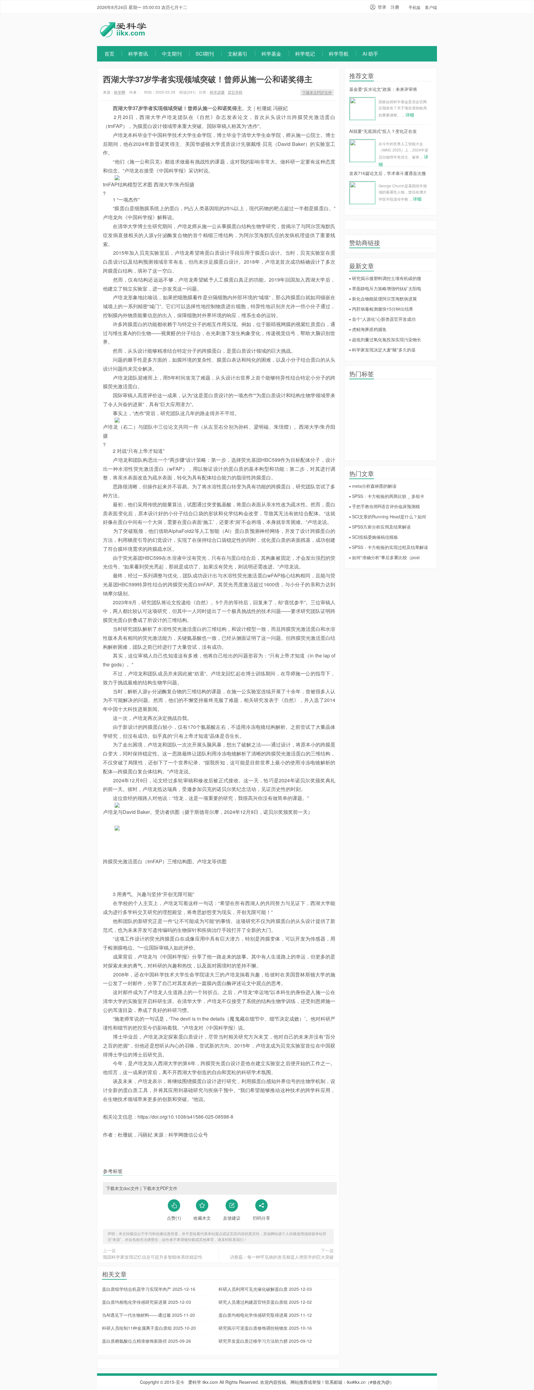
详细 (409, 115)
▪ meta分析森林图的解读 (372, 486)
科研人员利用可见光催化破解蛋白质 (265, 1289)
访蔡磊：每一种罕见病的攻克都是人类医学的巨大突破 (282, 1257)
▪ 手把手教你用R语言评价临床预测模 (384, 506)
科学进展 (217, 92)
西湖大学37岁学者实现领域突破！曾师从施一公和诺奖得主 (207, 79)
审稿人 (224, 126)
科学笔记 (305, 54)
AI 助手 (370, 54)
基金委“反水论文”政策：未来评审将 (383, 89)
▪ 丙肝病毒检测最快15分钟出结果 (381, 309)
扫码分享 (261, 1218)
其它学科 (235, 92)
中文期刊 (172, 54)
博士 (222, 134)
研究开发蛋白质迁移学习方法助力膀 (265, 1341)
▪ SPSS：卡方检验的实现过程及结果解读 (388, 547)
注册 (395, 7)
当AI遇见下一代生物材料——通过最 (148, 1315)
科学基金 (271, 54)
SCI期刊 (205, 54)
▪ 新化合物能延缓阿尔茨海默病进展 (383, 298)
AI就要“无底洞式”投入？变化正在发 (383, 131)
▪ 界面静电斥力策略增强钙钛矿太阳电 (385, 288)
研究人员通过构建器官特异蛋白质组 (265, 1302)
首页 (109, 54)
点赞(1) (174, 1218)
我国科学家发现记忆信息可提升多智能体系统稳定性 (152, 1257)
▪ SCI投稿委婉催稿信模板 (373, 537)
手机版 (415, 7)
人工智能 (209, 530)
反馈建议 (231, 1218)
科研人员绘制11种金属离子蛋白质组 (149, 1328)
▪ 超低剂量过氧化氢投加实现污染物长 (385, 339)
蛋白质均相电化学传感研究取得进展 (265, 1315)
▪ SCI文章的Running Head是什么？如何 (387, 516)
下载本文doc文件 (122, 1188)
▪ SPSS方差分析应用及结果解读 (380, 527)
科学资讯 (138, 54)
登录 (382, 7)
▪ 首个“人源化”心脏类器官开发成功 (382, 319)
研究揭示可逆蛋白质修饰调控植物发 (265, 1328)
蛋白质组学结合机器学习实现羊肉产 (148, 1289)
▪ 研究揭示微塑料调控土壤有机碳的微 (385, 278)
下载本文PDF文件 (317, 92)
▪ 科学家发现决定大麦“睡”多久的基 (382, 349)
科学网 (119, 92)
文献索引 (238, 54)
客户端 (431, 7)
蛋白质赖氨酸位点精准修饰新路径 (146, 1341)
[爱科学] (123, 35)
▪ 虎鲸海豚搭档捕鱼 (368, 329)
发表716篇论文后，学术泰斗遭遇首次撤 (387, 173)
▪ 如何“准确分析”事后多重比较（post (384, 557)
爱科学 (194, 1382)
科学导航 (339, 54)
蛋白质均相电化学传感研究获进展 (146, 1302)
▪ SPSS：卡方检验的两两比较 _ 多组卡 (386, 496)
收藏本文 (202, 1218)
